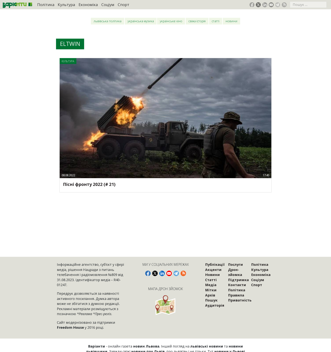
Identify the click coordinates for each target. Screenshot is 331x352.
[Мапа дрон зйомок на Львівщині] (165, 305)
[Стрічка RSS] (284, 4)
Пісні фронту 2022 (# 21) (89, 184)
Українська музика (141, 21)
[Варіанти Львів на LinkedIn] (264, 4)
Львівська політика (107, 21)
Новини (231, 21)
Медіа (210, 284)
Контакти (237, 284)
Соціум (107, 4)
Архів (210, 295)
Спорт (123, 4)
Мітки (211, 290)
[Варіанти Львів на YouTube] (271, 4)
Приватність (240, 300)
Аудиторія (214, 305)
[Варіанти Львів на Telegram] (277, 4)
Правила (236, 295)
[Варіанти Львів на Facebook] (251, 4)
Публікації (215, 264)
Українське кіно (171, 21)
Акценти (213, 269)
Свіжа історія (197, 21)
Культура (66, 4)
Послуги (235, 264)
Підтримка (238, 279)
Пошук (211, 300)
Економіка (88, 4)
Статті (215, 21)
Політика (45, 4)
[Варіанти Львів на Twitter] (258, 4)
